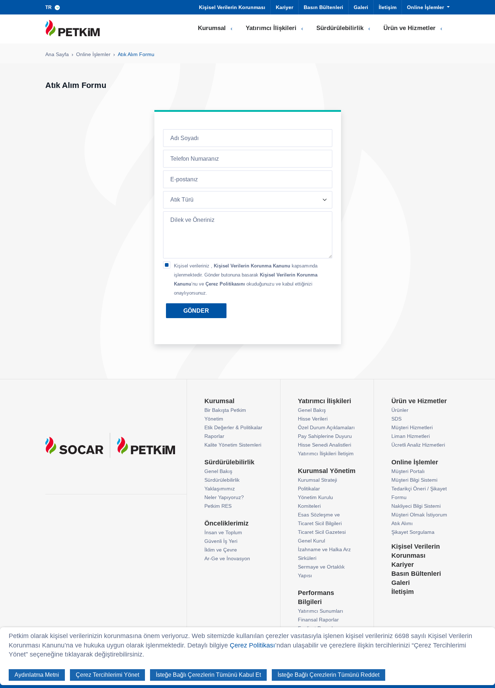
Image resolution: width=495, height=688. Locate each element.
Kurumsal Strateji (317, 480)
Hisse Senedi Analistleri (324, 445)
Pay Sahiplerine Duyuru (325, 436)
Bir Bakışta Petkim (225, 410)
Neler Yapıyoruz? (224, 497)
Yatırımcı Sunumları (320, 611)
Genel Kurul (311, 541)
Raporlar (214, 436)
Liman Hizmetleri (410, 436)
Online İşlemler (93, 54)
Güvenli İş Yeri (220, 541)
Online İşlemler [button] (426, 7)
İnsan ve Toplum (223, 532)
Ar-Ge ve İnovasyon (227, 558)
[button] (54, 7)
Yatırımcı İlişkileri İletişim (326, 453)
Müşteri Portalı (408, 471)
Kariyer (284, 7)
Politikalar (309, 488)
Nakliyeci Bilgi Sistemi (416, 506)
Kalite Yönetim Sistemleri (232, 445)
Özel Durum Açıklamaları (326, 427)
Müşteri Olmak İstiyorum (419, 515)
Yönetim (213, 419)
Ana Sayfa (57, 54)
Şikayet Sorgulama (412, 532)
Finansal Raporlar (318, 619)
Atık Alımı (402, 523)
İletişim (387, 7)
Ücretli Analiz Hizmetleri (418, 445)
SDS (396, 419)
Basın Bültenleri (323, 7)
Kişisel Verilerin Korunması (232, 7)
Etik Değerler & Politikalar (233, 427)
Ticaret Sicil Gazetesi (322, 532)
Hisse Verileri (313, 419)
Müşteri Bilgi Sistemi (414, 480)
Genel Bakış (218, 471)
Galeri (361, 7)
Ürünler (399, 410)
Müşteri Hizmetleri (412, 427)
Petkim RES (218, 506)
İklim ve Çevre (220, 550)
